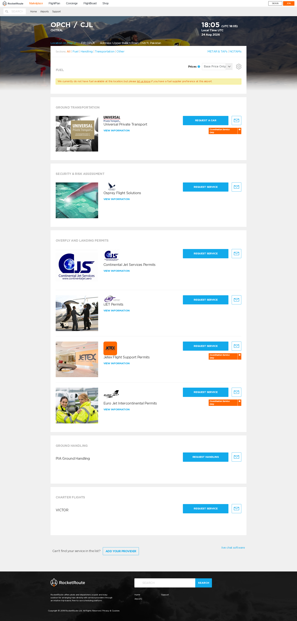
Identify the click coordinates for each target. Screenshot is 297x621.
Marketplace (36, 3)
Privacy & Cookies (111, 610)
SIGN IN (275, 3)
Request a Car (205, 120)
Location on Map (62, 43)
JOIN (289, 3)
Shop (105, 3)
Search (203, 582)
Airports (44, 11)
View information (116, 130)
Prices (192, 66)
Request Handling (205, 456)
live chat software (233, 547)
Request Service (206, 186)
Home (33, 11)
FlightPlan (54, 3)
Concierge (72, 3)
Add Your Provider (121, 551)
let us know (143, 81)
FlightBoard (90, 3)
